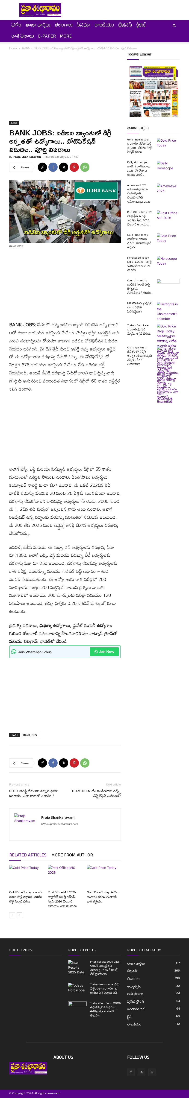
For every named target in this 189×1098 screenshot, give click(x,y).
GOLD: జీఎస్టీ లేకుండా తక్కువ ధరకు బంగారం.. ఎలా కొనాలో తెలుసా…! (33, 793)
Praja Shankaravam (27, 156)
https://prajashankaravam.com (59, 824)
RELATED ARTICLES (28, 855)
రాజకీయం (104, 25)
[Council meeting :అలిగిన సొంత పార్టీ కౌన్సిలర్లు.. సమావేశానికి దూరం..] (168, 287)
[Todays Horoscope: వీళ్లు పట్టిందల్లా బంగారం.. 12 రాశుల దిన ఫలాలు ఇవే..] (77, 988)
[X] (63, 167)
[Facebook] (53, 167)
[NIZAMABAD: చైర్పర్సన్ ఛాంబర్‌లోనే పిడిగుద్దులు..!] (168, 311)
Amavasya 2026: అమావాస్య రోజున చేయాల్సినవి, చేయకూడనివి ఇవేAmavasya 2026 (139, 194)
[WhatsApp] (84, 167)
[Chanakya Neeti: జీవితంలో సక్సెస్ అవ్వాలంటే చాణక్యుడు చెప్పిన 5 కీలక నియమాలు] (168, 375)
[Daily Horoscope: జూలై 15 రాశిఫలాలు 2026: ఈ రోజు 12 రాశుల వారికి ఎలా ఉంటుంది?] (168, 169)
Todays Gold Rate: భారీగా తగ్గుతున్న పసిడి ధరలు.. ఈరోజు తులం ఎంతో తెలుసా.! (105, 1010)
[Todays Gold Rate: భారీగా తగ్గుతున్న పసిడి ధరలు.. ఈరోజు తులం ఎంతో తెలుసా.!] (77, 1008)
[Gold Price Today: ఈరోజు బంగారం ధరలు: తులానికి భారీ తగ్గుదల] (104, 876)
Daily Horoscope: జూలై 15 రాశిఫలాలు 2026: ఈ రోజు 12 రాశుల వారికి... (138, 169)
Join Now (106, 651)
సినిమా (83, 25)
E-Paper (47, 36)
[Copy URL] (42, 167)
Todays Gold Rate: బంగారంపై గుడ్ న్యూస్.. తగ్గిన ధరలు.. (139, 330)
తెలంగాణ (63, 25)
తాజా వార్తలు (37, 25)
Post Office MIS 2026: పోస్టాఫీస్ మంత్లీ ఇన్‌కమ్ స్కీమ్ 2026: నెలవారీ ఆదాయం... (140, 218)
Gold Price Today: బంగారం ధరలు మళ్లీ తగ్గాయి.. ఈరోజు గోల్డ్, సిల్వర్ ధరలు (26, 897)
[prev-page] (12, 915)
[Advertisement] (65, 87)
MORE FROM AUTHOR (72, 855)
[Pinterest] (74, 167)
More (66, 36)
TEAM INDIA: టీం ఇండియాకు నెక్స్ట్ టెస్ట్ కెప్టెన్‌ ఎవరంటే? (96, 793)
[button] (174, 26)
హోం (16, 25)
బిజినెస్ (125, 25)
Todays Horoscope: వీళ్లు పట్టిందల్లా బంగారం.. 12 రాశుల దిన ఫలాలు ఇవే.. (104, 989)
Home (13, 48)
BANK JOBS (30, 735)
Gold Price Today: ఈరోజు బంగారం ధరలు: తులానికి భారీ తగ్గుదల (103, 897)
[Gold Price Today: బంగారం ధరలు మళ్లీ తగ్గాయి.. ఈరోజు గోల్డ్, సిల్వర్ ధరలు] (26, 876)
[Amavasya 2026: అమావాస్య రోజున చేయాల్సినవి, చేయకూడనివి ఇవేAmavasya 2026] (168, 192)
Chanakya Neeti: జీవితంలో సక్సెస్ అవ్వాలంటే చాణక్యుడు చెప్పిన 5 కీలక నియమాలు (139, 356)
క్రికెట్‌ (140, 25)
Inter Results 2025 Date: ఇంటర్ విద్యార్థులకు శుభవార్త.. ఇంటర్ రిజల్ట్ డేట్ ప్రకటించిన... (105, 968)
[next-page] (19, 915)
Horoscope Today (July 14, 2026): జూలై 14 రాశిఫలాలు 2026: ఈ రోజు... (139, 264)
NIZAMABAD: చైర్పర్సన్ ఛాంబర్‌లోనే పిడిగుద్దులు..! (139, 308)
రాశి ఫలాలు (22, 36)
